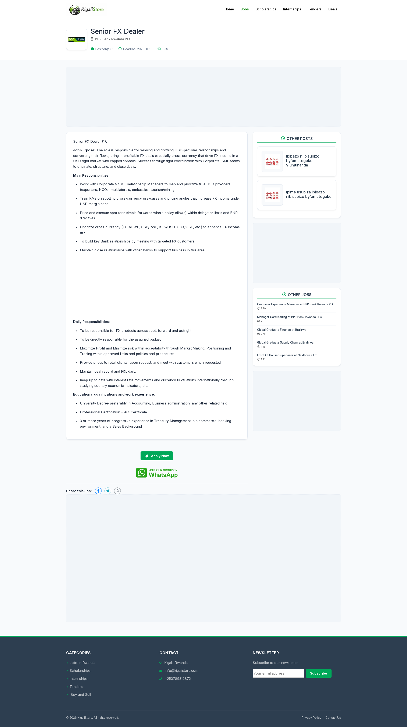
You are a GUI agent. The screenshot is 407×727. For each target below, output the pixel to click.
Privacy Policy (311, 717)
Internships (292, 9)
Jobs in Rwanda (82, 663)
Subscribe (318, 673)
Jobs (245, 9)
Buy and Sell (80, 694)
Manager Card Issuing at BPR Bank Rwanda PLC (289, 317)
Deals (332, 9)
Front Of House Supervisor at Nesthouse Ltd (287, 355)
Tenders (315, 9)
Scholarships (266, 9)
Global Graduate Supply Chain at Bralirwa (285, 342)
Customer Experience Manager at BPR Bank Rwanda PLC (295, 304)
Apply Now (159, 456)
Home (229, 9)
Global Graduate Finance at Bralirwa (281, 329)
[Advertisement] (203, 97)
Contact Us (333, 717)
